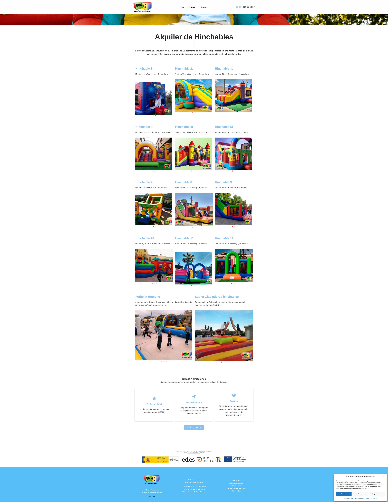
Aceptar (343, 494)
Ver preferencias (377, 494)
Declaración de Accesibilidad (236, 488)
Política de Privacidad (236, 483)
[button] (384, 477)
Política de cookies (349, 498)
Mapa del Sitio (236, 491)
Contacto (204, 7)
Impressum (374, 498)
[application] (196, 7)
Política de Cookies (236, 486)
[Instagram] (240, 7)
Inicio (182, 7)
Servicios (191, 7)
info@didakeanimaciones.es (194, 482)
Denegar (360, 494)
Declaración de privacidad (362, 498)
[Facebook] (237, 7)
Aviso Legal (236, 480)
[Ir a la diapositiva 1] (153, 115)
